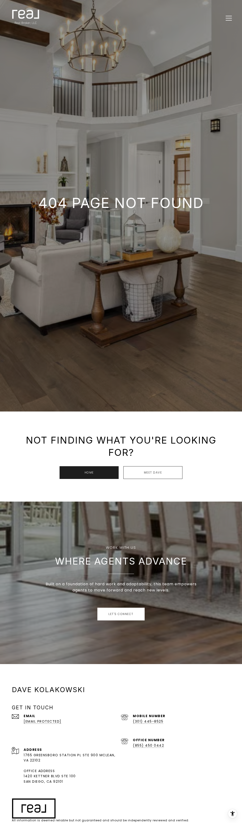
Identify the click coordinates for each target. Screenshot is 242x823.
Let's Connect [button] (121, 614)
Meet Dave (153, 472)
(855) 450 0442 (148, 745)
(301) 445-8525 (148, 721)
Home (89, 472)
